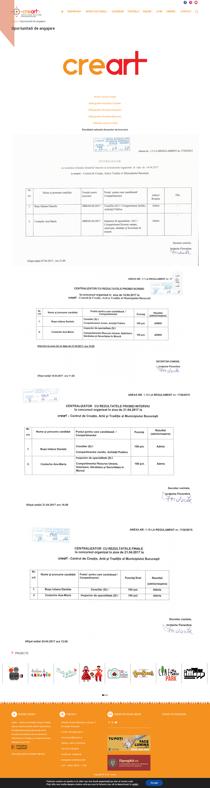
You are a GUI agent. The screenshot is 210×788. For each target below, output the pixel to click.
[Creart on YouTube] (115, 722)
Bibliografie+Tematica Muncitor (105, 116)
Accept (154, 782)
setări (135, 784)
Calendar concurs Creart (105, 123)
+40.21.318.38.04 (77, 743)
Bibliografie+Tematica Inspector (105, 110)
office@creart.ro (75, 732)
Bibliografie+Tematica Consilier (105, 103)
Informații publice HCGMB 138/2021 (28, 754)
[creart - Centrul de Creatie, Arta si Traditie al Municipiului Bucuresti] (25, 12)
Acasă (14, 21)
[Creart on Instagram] (112, 722)
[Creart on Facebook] (108, 722)
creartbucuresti (78, 760)
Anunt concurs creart (105, 97)
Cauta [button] (197, 11)
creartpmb (77, 754)
